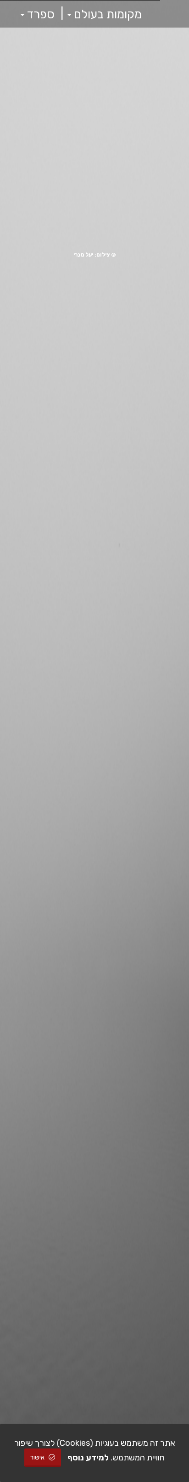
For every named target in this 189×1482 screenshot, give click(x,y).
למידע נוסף (88, 1458)
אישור (38, 1457)
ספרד (39, 14)
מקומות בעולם (106, 14)
